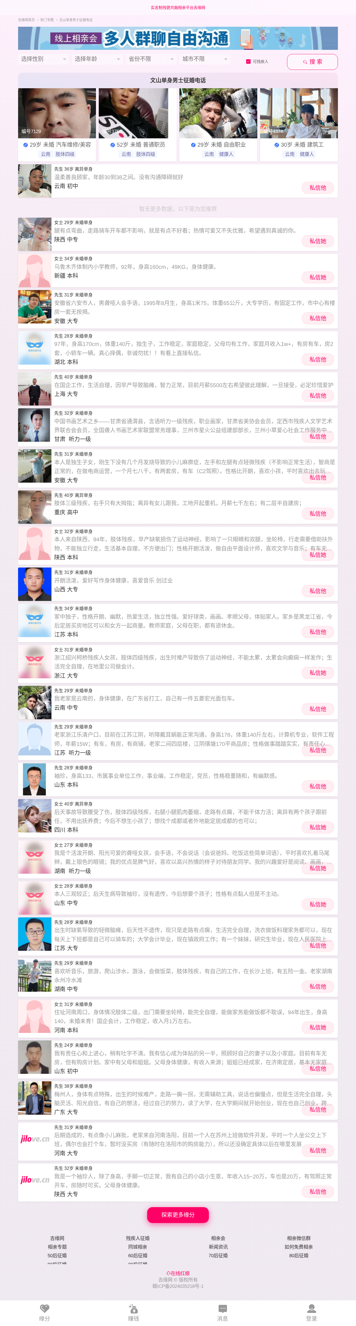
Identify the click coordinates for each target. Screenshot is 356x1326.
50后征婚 (57, 1255)
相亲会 (218, 1238)
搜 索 (315, 62)
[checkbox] (259, 61)
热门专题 (47, 20)
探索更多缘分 (178, 1215)
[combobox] (43, 59)
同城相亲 (137, 1247)
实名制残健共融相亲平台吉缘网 (178, 7)
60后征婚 (137, 1255)
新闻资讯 (218, 1247)
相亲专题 (57, 1247)
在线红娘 (180, 1273)
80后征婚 (298, 1255)
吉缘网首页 (26, 20)
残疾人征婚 (138, 1238)
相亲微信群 (299, 1238)
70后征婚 (218, 1255)
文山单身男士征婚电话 (76, 20)
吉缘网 (57, 1238)
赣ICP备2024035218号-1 (178, 1286)
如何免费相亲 (299, 1247)
